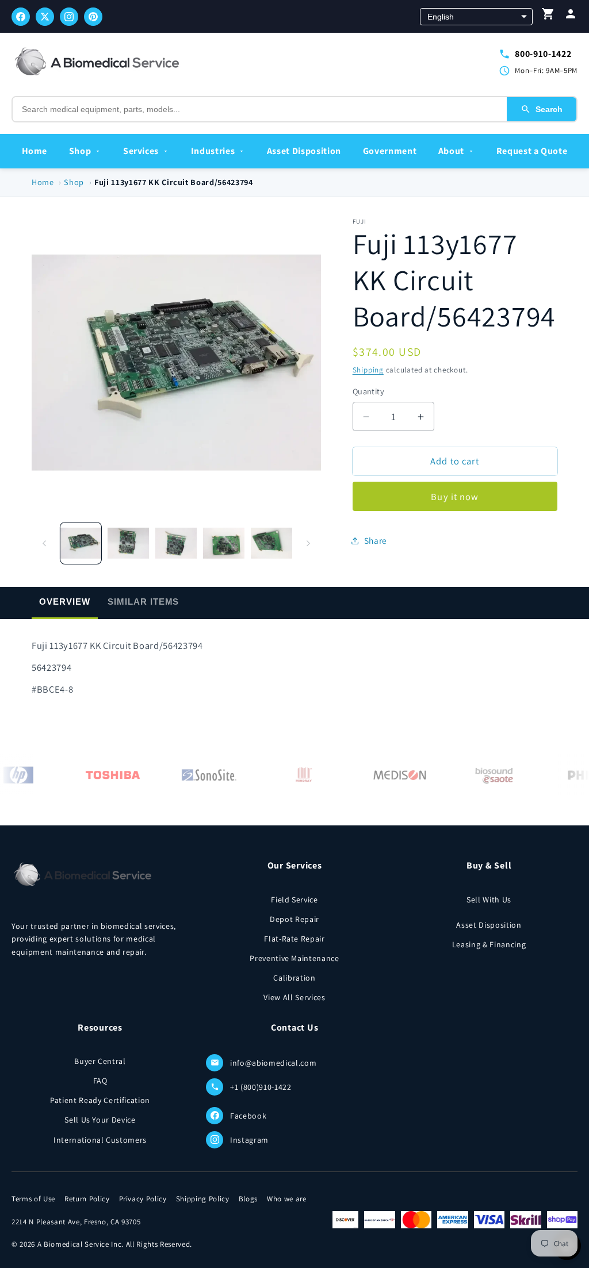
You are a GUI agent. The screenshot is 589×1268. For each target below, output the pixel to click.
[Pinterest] (93, 16)
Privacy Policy (143, 1199)
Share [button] (375, 540)
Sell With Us (488, 899)
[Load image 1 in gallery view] (81, 543)
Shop (80, 151)
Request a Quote (532, 151)
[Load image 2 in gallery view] (128, 543)
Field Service (294, 899)
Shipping (368, 370)
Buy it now (455, 496)
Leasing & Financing (489, 944)
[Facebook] (21, 16)
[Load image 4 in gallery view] (223, 543)
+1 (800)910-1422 (261, 1087)
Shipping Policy (203, 1199)
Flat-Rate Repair (294, 938)
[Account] (570, 16)
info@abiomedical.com (273, 1063)
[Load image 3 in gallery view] (176, 543)
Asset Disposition (304, 151)
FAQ (100, 1080)
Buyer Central (100, 1061)
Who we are (287, 1199)
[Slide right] (308, 543)
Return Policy (87, 1199)
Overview (64, 601)
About (451, 151)
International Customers (100, 1140)
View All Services (294, 997)
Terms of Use (33, 1199)
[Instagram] (69, 16)
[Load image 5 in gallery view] (271, 543)
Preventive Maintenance (294, 958)
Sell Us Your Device (100, 1120)
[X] (45, 16)
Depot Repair (294, 919)
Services (141, 151)
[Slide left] (44, 543)
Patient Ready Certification (100, 1100)
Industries (213, 151)
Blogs (248, 1199)
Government (390, 151)
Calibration (294, 978)
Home (35, 151)
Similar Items (143, 601)
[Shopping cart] (548, 16)
